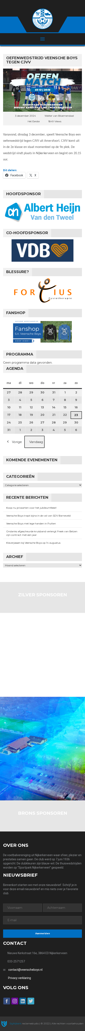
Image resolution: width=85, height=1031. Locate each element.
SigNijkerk (15, 1023)
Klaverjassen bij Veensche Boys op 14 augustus (33, 542)
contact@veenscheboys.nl (25, 969)
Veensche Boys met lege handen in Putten (31, 523)
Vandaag (36, 442)
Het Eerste (34, 121)
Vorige (17, 442)
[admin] (37, 4)
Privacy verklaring (19, 978)
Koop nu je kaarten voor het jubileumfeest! (31, 507)
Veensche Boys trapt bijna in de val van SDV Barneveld (38, 515)
